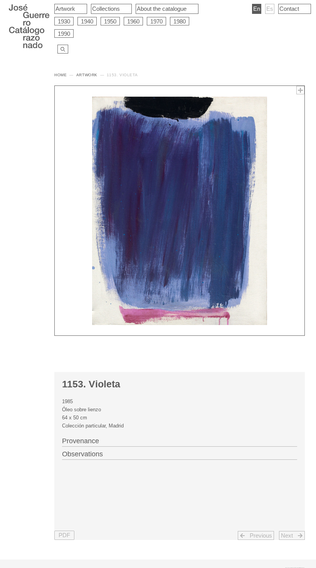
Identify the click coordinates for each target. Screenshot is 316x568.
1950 (110, 21)
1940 (87, 21)
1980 (179, 21)
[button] (64, 535)
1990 (64, 33)
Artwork (65, 8)
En (256, 8)
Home (60, 75)
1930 (64, 21)
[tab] (179, 440)
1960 (133, 21)
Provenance (80, 441)
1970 (156, 21)
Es (269, 8)
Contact (289, 8)
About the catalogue (162, 8)
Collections (106, 8)
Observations (82, 454)
